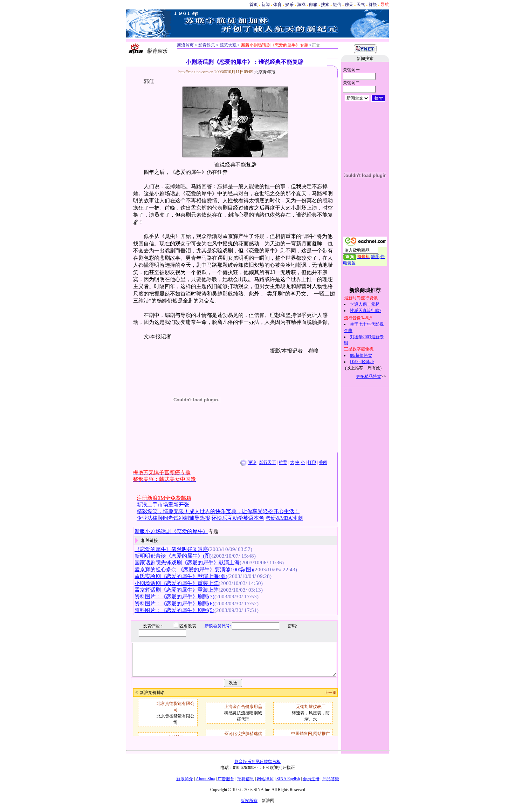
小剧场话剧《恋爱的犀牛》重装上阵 (177, 583)
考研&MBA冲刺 (284, 518)
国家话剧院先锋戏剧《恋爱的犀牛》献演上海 (187, 562)
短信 (337, 4)
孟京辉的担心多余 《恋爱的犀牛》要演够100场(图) (194, 569)
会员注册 (311, 778)
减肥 (375, 256)
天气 (361, 4)
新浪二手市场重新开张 (163, 505)
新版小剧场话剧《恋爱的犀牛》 (171, 531)
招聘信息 (245, 778)
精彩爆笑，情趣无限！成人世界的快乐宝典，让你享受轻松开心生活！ (218, 511)
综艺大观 (227, 45)
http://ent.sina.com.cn (196, 71)
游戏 (301, 4)
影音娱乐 (206, 45)
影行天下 (267, 462)
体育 (277, 4)
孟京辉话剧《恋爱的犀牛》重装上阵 (177, 590)
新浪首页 (185, 45)
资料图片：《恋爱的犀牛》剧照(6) (174, 603)
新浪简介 (184, 778)
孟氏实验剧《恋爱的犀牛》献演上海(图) (181, 576)
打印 (312, 462)
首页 (253, 4)
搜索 (325, 4)
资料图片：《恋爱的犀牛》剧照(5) (174, 610)
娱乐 (289, 4)
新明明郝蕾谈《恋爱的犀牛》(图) (173, 556)
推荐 (283, 462)
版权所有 (249, 800)
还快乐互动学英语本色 (238, 518)
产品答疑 (330, 778)
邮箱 (313, 4)
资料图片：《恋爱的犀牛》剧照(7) (174, 596)
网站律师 (265, 778)
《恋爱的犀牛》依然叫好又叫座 (171, 549)
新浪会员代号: (218, 626)
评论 (252, 462)
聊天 (349, 4)
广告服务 (226, 778)
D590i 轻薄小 (362, 361)
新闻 (265, 4)
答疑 (373, 4)
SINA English (288, 778)
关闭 (323, 462)
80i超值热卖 (361, 355)
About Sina (205, 778)
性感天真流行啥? (365, 310)
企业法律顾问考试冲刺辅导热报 (173, 518)
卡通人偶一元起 (364, 304)
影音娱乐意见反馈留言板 (257, 761)
